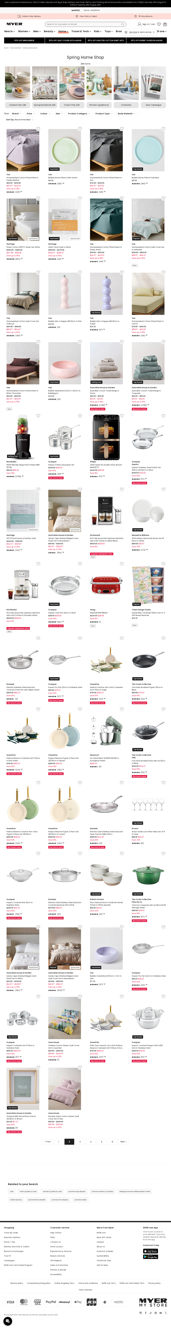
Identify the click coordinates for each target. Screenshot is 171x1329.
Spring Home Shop (30, 47)
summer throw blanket (36, 1200)
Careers (100, 1242)
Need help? (7, 1321)
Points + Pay (9, 1242)
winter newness (16, 1200)
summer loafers (80, 1200)
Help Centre (55, 1232)
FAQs (52, 1237)
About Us (101, 1246)
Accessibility (56, 1274)
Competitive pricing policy (39, 1283)
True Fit (7, 1256)
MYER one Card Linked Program (18, 1265)
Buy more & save (97, 409)
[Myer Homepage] (14, 25)
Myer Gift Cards (104, 1237)
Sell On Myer (102, 1265)
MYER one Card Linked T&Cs (132, 1283)
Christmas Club (104, 1260)
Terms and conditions (88, 1283)
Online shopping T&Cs (64, 1283)
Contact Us (55, 1242)
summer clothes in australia (102, 1191)
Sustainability (103, 1256)
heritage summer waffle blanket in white (135, 1191)
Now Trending (16, 47)
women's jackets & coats (52, 1191)
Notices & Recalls (58, 1270)
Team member (85, 1290)
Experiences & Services (60, 1251)
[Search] (123, 24)
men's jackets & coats (28, 1191)
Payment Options (12, 1237)
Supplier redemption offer (101, 554)
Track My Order (11, 1232)
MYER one (101, 1232)
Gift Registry (56, 1260)
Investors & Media (105, 1251)
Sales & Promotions (59, 1265)
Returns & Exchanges (13, 1251)
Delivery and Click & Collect (17, 1246)
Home (6, 47)
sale (11, 1191)
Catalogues (9, 1260)
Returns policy (17, 1283)
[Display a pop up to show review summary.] (21, 192)
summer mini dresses (59, 1200)
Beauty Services (57, 1256)
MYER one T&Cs (109, 1283)
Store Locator (56, 1246)
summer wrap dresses (76, 1191)
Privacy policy (154, 1283)
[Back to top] (164, 1323)
